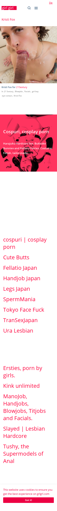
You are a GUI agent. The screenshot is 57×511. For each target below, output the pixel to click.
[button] (29, 8)
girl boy (35, 91)
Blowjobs (19, 91)
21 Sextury (8, 91)
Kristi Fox (18, 95)
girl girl (7, 8)
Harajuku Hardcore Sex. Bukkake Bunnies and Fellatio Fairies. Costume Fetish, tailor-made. (27, 148)
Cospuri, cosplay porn (26, 131)
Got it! (28, 500)
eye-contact (7, 95)
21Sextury (21, 87)
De (51, 3)
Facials (27, 91)
